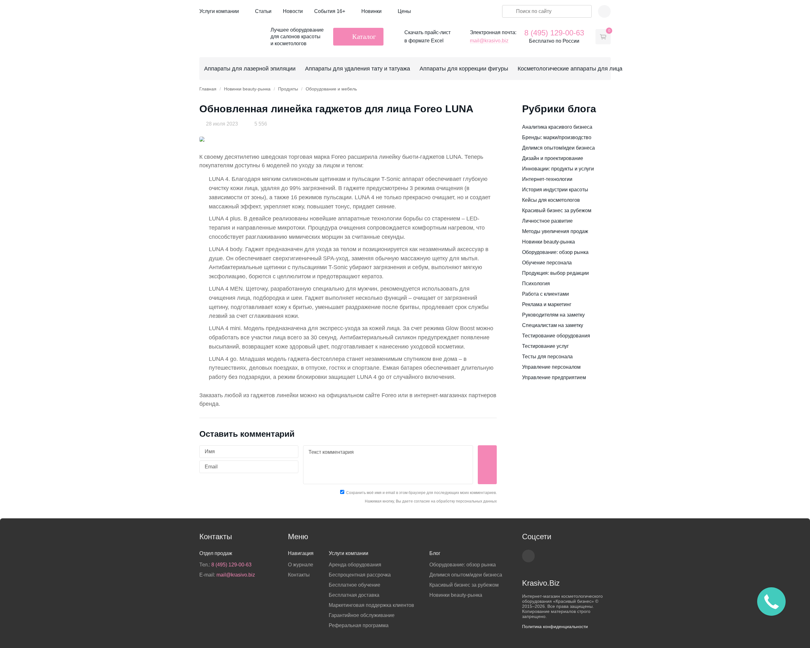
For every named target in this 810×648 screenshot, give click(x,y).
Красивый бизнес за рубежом (556, 210)
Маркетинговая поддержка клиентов (371, 605)
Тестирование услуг (545, 346)
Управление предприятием (554, 377)
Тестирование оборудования (556, 335)
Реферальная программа (359, 625)
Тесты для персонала (547, 356)
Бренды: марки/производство (556, 137)
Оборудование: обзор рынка (555, 252)
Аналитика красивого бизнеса (557, 127)
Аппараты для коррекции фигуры (464, 68)
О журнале (300, 564)
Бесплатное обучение (354, 585)
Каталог (364, 36)
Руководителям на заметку (553, 315)
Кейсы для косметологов (551, 200)
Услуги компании (219, 11)
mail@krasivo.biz (489, 40)
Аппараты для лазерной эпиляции (250, 68)
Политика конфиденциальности (555, 626)
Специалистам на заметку (552, 325)
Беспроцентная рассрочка (360, 574)
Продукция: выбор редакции (555, 273)
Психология (536, 283)
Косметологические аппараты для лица (570, 68)
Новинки (371, 11)
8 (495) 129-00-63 (554, 32)
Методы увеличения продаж (555, 231)
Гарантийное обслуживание (362, 615)
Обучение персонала (547, 262)
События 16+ (329, 11)
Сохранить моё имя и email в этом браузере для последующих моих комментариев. (421, 493)
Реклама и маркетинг (546, 304)
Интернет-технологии (547, 179)
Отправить (487, 464)
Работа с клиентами (545, 294)
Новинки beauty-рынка (548, 241)
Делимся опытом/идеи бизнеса (558, 148)
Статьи (263, 11)
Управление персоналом (551, 367)
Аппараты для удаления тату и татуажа (357, 68)
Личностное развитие (547, 221)
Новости (293, 11)
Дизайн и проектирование (552, 158)
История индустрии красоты (555, 189)
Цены (404, 11)
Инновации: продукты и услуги (558, 168)
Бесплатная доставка (354, 595)
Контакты (299, 574)
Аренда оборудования (355, 564)
